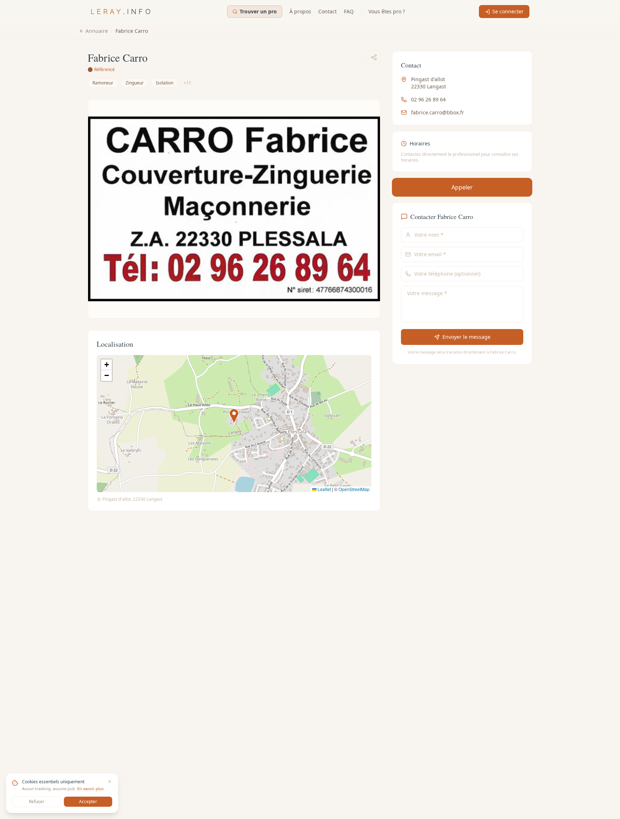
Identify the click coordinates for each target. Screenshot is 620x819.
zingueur (135, 83)
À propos (300, 11)
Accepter (88, 801)
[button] (234, 416)
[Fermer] (109, 781)
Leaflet (323, 489)
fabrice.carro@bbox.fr (437, 112)
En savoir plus (90, 788)
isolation (164, 83)
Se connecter (508, 11)
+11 (187, 83)
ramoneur (102, 83)
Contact (327, 11)
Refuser (36, 801)
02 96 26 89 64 (428, 99)
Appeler (462, 187)
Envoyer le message (466, 336)
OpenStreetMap (354, 489)
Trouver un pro (258, 11)
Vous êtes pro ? (386, 11)
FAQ (349, 11)
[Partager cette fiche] (373, 57)
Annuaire (97, 30)
